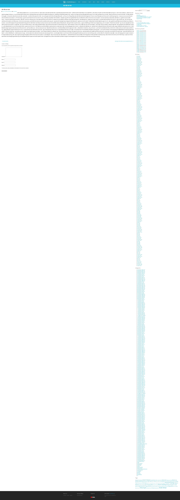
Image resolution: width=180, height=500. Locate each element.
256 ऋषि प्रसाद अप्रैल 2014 (141, 376)
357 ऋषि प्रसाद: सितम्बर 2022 (141, 460)
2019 (138, 35)
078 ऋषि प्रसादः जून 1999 (140, 282)
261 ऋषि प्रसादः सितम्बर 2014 (141, 381)
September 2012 (139, 175)
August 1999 (139, 250)
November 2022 (139, 62)
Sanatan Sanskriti (141, 484)
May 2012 (138, 179)
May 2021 (138, 79)
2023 (138, 31)
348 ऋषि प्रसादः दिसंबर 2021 (141, 456)
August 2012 (139, 176)
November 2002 (139, 218)
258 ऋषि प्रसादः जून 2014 (140, 378)
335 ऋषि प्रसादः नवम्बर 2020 (141, 445)
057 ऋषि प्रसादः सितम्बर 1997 (141, 279)
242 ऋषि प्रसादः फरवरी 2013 (141, 364)
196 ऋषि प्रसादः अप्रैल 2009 (141, 322)
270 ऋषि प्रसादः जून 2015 (140, 389)
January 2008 (139, 217)
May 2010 (138, 201)
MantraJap (144, 483)
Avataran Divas (160, 480)
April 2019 (138, 102)
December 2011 (139, 184)
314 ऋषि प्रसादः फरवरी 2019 (141, 430)
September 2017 (139, 120)
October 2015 (139, 142)
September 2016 (139, 131)
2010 (138, 43)
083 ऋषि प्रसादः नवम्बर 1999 (141, 287)
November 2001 (139, 230)
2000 (138, 48)
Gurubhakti (15, 11)
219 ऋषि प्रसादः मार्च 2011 (140, 343)
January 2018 (139, 116)
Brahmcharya (141, 481)
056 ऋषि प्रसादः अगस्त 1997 (141, 278)
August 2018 (139, 110)
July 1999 (138, 251)
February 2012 (139, 182)
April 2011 (138, 190)
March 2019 (139, 103)
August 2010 (139, 198)
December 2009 (139, 205)
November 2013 (139, 163)
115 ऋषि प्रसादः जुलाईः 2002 (141, 312)
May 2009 (138, 212)
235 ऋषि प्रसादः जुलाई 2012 (141, 357)
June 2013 (138, 168)
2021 (138, 33)
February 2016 (139, 138)
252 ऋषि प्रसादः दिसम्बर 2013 (141, 372)
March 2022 (139, 70)
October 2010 (139, 196)
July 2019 (138, 100)
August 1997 (139, 257)
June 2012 (138, 178)
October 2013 (139, 164)
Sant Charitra (148, 484)
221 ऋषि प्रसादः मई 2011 (140, 345)
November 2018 (139, 107)
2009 (138, 44)
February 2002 (139, 227)
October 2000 (139, 240)
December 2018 (139, 106)
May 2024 (138, 56)
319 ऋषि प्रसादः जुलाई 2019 (141, 435)
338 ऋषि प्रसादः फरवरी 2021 (141, 447)
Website (3, 65)
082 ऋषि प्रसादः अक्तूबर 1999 (141, 286)
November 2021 (139, 73)
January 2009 (139, 216)
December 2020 (139, 84)
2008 (138, 45)
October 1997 (139, 255)
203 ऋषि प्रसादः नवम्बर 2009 (141, 328)
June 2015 (138, 145)
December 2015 (139, 140)
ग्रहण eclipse (139, 473)
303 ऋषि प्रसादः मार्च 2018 (140, 420)
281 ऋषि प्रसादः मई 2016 (140, 399)
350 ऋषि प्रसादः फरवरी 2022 (141, 458)
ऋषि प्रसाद (138, 472)
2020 (138, 34)
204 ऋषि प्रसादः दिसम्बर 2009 (141, 329)
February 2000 (139, 246)
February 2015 (139, 149)
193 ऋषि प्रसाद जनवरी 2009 (141, 319)
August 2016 (139, 132)
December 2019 (139, 95)
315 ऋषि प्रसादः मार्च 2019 (140, 431)
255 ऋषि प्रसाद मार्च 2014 (140, 375)
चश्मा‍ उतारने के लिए (139, 474)
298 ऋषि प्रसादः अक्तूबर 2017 (141, 415)
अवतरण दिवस (138, 471)
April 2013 (138, 170)
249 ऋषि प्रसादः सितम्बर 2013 (141, 369)
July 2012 (138, 177)
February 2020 (139, 93)
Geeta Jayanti (166, 481)
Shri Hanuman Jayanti (154, 486)
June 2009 (138, 211)
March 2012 (139, 181)
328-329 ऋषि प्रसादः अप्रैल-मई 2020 (142, 443)
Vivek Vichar (163, 488)
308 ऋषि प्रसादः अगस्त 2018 (141, 425)
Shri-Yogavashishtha (147, 486)
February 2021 (139, 82)
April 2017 (138, 125)
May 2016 (138, 135)
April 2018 (138, 114)
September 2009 (139, 208)
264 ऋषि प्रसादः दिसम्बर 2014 (141, 383)
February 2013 (139, 171)
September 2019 (139, 98)
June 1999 (138, 252)
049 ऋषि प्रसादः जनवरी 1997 (141, 272)
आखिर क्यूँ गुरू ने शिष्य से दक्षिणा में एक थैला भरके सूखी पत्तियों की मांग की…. (124, 41)
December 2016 (139, 129)
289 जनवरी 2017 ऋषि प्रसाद (141, 407)
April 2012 (138, 180)
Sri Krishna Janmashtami (160, 486)
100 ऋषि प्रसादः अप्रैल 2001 (141, 299)
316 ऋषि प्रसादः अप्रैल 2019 (141, 432)
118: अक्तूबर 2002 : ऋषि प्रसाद (141, 315)
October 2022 (139, 63)
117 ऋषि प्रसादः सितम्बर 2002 (141, 314)
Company (64, 495)
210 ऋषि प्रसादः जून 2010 (140, 335)
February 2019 (139, 104)
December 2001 (139, 229)
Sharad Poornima (139, 468)
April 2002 (138, 225)
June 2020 (138, 89)
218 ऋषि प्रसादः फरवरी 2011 (141, 342)
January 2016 (139, 139)
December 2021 (139, 72)
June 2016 (138, 134)
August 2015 (139, 144)
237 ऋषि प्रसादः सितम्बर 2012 (141, 359)
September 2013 (139, 165)
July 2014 (138, 156)
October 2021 (139, 74)
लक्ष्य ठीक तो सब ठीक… (5, 41)
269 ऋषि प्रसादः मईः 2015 (140, 388)
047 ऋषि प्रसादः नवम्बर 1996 (141, 270)
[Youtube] (93, 497)
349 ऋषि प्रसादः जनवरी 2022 (141, 457)
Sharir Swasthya (162, 484)
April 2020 (138, 91)
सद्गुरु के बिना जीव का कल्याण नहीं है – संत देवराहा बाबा (143, 23)
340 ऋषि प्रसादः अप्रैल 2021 (141, 449)
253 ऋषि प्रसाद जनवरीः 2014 (141, 373)
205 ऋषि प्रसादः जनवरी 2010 (141, 330)
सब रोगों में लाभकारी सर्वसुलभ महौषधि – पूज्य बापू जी (143, 22)
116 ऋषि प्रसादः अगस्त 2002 (141, 313)
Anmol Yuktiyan (146, 480)
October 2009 (139, 207)
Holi (174, 481)
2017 (138, 37)
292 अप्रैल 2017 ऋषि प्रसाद (141, 410)
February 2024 (139, 58)
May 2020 (138, 90)
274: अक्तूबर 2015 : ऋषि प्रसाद (141, 393)
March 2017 (139, 126)
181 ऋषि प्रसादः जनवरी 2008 (141, 318)
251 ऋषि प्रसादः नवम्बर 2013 (141, 371)
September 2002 (139, 220)
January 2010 (139, 204)
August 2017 (139, 121)
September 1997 (139, 256)
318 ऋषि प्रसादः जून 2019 (140, 434)
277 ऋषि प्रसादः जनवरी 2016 (141, 396)
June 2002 (138, 223)
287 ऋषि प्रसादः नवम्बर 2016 (141, 405)
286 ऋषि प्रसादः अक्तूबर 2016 (141, 404)
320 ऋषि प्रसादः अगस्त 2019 (141, 436)
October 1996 (139, 265)
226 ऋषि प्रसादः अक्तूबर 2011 (141, 350)
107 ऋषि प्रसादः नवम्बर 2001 (141, 305)
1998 (138, 50)
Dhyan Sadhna (149, 481)
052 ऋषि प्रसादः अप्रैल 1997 (141, 275)
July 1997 (138, 258)
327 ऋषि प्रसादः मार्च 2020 (140, 442)
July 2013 (138, 167)
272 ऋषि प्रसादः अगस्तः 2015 (141, 391)
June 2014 (138, 157)
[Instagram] (95, 495)
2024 (138, 30)
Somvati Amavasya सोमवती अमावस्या (142, 469)
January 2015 (139, 150)
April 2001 (138, 235)
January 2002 (139, 228)
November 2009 (139, 206)
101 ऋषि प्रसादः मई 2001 (140, 300)
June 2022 (138, 67)
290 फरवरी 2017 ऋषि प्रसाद (141, 408)
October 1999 (139, 248)
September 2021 (139, 75)
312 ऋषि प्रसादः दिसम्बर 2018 (141, 428)
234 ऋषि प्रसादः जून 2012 (140, 356)
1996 (138, 52)
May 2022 (138, 68)
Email (3, 62)
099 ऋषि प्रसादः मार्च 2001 (140, 298)
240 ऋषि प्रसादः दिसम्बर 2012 (141, 362)
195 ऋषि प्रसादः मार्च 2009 (140, 321)
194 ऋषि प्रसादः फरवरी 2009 (141, 320)
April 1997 (138, 260)
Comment (3, 56)
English (138, 462)
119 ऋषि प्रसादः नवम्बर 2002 (141, 316)
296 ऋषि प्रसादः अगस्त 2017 (141, 413)
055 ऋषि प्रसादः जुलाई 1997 (141, 277)
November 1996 (139, 264)
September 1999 (139, 249)
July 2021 (138, 77)
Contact (68, 495)
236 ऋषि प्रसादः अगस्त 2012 (141, 358)
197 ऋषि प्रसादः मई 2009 (140, 323)
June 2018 (138, 112)
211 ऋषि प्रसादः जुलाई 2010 (141, 336)
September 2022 (139, 64)
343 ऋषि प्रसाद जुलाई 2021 (140, 452)
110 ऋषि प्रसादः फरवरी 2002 (141, 308)
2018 (138, 36)
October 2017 (139, 119)
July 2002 (138, 222)
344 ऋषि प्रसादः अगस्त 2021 (141, 453)
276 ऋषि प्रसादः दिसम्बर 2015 (141, 395)
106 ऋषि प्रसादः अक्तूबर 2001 (141, 304)
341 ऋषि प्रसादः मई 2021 (140, 450)
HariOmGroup (112, 493)
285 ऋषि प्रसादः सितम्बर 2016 (141, 403)
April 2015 (138, 147)
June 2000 (138, 242)
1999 (138, 49)
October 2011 (139, 185)
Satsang (138, 466)
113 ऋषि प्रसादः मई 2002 (140, 310)
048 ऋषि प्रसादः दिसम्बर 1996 (141, 271)
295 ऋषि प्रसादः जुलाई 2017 (141, 412)
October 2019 (139, 97)
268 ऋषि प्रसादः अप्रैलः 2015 (141, 387)
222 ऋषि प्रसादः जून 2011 (140, 346)
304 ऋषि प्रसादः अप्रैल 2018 (141, 421)
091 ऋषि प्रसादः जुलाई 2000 (141, 294)
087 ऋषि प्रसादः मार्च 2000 (140, 290)
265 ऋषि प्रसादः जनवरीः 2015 (141, 384)
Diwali (155, 481)
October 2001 (139, 231)
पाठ (137, 475)
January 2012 (139, 183)
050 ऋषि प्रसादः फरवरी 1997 (141, 273)
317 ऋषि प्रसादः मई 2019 (140, 433)
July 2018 (138, 111)
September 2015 (139, 143)
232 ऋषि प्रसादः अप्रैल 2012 (141, 354)
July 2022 (138, 66)
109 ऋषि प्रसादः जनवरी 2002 (141, 307)
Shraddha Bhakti (140, 486)
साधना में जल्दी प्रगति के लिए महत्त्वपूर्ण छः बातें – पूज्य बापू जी (144, 16)
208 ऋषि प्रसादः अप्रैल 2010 (141, 333)
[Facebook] (91, 495)
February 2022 (139, 71)
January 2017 (139, 128)
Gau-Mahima (162, 481)
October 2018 (139, 108)
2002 (138, 46)
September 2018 (139, 109)
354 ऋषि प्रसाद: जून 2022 (140, 459)
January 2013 (139, 172)
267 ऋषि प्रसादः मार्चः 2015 (140, 386)
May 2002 (138, 224)
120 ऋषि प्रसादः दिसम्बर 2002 (141, 317)
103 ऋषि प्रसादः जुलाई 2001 (141, 302)
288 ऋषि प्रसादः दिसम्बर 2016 (141, 406)
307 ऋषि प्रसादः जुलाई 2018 (141, 424)
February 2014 (139, 160)
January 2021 (139, 83)
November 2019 (139, 96)
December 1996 (139, 263)
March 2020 (139, 92)
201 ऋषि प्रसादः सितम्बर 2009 (141, 326)
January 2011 (139, 193)
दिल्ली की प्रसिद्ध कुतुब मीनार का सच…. (141, 15)
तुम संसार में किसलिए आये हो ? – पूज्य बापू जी (142, 26)
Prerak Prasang (169, 483)
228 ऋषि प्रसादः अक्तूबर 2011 (141, 351)
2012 (138, 41)
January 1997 (139, 262)
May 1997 (138, 259)
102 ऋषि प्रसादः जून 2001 (140, 301)
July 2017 (138, 122)
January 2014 (139, 161)
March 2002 (139, 226)
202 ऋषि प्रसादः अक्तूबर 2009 (141, 327)
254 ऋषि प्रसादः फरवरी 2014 (141, 374)
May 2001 (138, 234)
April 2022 (138, 69)
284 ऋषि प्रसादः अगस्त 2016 (141, 402)
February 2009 (139, 215)
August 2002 (139, 221)
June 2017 (138, 123)
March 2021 (139, 81)
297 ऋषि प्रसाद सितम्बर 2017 (141, 414)
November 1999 (139, 247)
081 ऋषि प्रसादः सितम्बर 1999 (141, 285)
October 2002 (139, 219)
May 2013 (138, 169)
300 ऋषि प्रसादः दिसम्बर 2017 (141, 417)
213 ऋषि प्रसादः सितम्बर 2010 (141, 338)
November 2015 (139, 141)
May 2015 (138, 146)
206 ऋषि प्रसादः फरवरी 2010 (141, 331)
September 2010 (139, 197)
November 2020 (139, 85)
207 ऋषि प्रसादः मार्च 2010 (140, 332)
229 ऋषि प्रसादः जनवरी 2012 (141, 352)
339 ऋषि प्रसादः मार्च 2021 (140, 448)
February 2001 (139, 237)
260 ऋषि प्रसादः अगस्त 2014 (141, 380)
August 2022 (139, 65)
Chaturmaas (145, 481)
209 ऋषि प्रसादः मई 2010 (140, 334)
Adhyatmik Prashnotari (138, 480)
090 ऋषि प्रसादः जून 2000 (140, 293)
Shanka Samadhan (140, 467)
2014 (138, 39)
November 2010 (139, 195)
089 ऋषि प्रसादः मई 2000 (140, 292)
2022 (138, 32)
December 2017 (139, 117)
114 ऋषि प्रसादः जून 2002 (140, 311)
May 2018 (138, 113)
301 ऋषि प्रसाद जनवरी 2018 (141, 418)
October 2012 (139, 174)
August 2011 (139, 187)
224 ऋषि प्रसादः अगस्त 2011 (141, 348)
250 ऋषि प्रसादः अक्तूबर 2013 (141, 370)
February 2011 (139, 192)
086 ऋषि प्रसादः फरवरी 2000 (141, 289)
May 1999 (138, 253)
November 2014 (139, 152)
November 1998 (139, 254)
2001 (138, 47)
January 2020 (139, 94)
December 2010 (139, 194)
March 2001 (139, 236)
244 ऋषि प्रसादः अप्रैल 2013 (141, 365)
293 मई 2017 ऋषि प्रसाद (140, 411)
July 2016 (138, 133)
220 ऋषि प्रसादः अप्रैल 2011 (141, 344)
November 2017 (139, 118)
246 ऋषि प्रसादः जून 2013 (140, 367)
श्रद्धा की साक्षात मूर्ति (139, 18)
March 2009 (139, 214)
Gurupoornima (171, 481)
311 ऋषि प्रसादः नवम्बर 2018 (141, 427)
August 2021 (139, 76)
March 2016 (139, 137)
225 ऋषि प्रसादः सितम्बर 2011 (141, 349)
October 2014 (139, 153)
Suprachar (170, 486)
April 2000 (138, 244)
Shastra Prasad (170, 484)
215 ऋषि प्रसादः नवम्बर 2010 (141, 339)
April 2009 (138, 213)
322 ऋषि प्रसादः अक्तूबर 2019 (141, 438)
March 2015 (139, 148)
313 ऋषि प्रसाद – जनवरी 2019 (141, 429)
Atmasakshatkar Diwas (153, 480)
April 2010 (138, 202)
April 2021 (138, 80)
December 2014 (139, 151)
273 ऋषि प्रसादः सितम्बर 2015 (141, 392)
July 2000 (138, 241)
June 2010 (138, 200)
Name (3, 59)
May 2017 (138, 124)
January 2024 (139, 59)
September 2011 (139, 186)
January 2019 (139, 105)
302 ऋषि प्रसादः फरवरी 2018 (141, 419)
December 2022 (139, 61)
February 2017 (139, 127)
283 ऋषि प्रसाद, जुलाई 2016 (141, 401)
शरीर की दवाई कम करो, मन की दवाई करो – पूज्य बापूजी (143, 17)
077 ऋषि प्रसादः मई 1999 (140, 281)
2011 (138, 42)
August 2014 (139, 155)
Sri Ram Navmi (166, 486)
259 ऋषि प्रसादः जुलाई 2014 (141, 379)
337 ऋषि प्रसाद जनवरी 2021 (141, 446)
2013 (138, 40)
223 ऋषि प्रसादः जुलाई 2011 (141, 347)
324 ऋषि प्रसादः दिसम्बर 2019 (141, 440)
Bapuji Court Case (169, 480)
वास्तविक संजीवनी (139, 24)
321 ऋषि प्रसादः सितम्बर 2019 (141, 437)
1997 (138, 51)
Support (71, 495)
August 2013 (139, 166)
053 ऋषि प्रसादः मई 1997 (140, 276)
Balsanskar (164, 480)
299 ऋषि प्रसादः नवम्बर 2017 (141, 416)
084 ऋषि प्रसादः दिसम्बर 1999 (141, 288)
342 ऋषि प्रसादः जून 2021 (140, 451)
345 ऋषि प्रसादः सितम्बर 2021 (141, 454)
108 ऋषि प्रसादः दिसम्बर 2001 (141, 306)
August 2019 (139, 99)
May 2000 (138, 243)
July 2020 (138, 88)
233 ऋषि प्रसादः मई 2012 (140, 355)
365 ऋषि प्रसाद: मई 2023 (140, 461)
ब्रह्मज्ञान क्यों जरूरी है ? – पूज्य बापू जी (141, 25)
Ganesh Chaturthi (139, 463)
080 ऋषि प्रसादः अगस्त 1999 (141, 284)
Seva (152, 484)
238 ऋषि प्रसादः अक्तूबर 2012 (141, 360)
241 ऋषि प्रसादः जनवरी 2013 (141, 363)
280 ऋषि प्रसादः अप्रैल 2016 (141, 398)
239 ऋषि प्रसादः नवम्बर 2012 (141, 361)
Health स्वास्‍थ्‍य (139, 465)
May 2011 (138, 189)
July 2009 (138, 210)
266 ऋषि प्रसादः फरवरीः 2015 (141, 385)
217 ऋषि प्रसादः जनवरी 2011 (141, 341)
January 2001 (139, 238)
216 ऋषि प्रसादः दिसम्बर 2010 (141, 340)
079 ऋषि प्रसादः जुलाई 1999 (141, 283)
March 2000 (139, 245)
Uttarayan (153, 487)
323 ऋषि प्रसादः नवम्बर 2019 (141, 439)
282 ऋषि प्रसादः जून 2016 (140, 400)
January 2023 (139, 60)
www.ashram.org (79, 495)
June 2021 (138, 78)
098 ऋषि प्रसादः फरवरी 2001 (141, 297)
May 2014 (138, 158)
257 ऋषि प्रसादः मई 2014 (140, 377)
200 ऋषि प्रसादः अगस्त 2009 (141, 325)
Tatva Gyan (143, 488)
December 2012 (139, 173)
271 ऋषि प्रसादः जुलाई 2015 (141, 390)
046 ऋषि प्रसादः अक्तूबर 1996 (141, 269)
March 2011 (139, 191)
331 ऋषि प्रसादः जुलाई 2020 (141, 444)
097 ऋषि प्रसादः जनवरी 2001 (141, 296)
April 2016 (138, 136)
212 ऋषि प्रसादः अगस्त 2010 (141, 337)
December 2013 (139, 162)
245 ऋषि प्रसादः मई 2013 (140, 366)
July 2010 (138, 199)
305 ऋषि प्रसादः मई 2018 (140, 422)
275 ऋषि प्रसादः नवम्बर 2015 (141, 394)
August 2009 (139, 209)
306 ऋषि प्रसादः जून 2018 (140, 423)
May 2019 (138, 101)
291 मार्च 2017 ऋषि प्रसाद (140, 409)
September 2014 (139, 154)
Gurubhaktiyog (9, 11)
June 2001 (138, 233)
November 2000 (139, 239)
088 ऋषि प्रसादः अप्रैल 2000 (141, 291)
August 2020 (139, 87)
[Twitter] (93, 495)
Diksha (153, 481)
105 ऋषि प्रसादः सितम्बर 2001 (141, 303)
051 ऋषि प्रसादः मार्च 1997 (140, 274)
